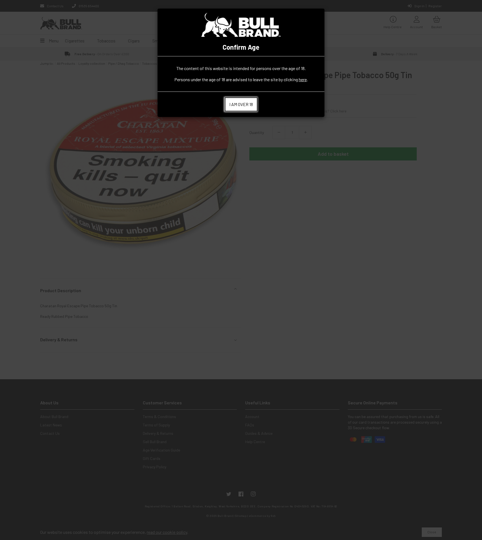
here (303, 79)
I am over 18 (241, 104)
